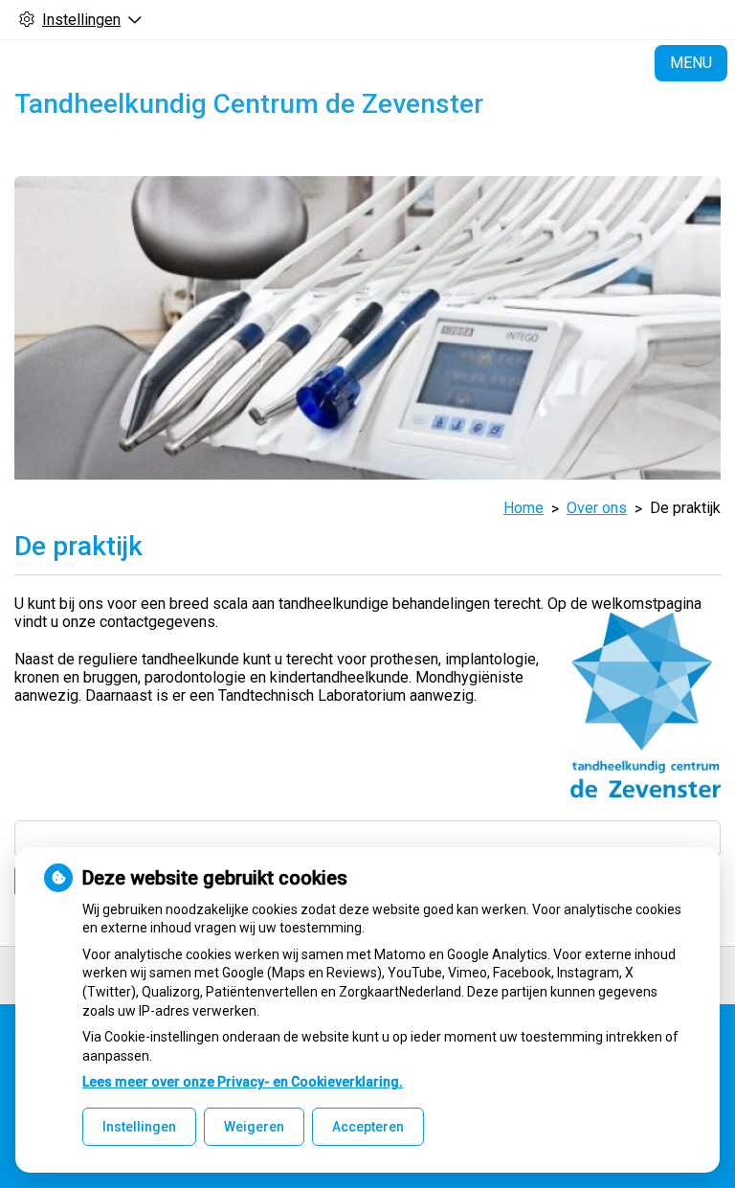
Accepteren (368, 1126)
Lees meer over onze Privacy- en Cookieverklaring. (242, 1081)
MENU (691, 63)
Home (523, 508)
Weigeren (254, 1126)
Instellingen (139, 1126)
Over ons (597, 508)
